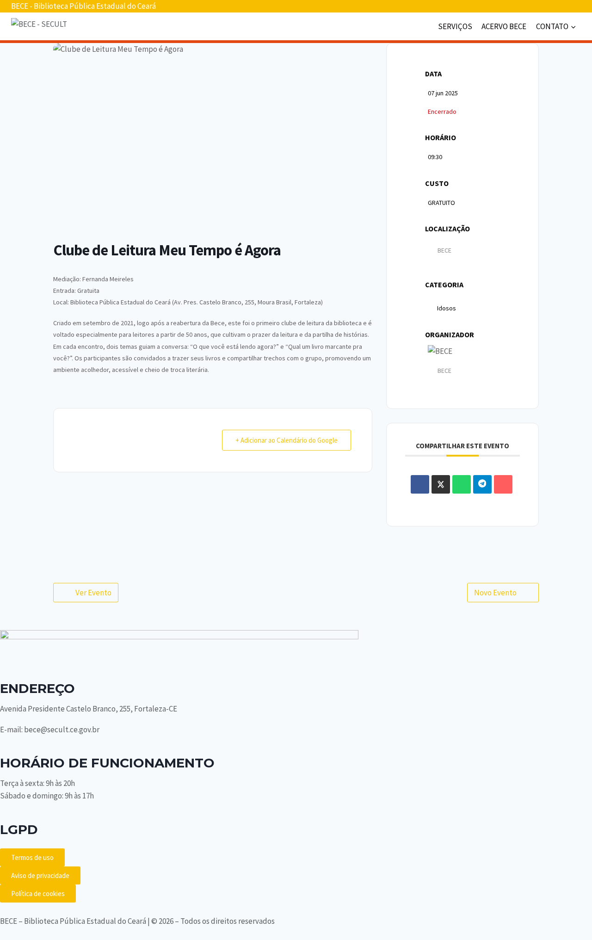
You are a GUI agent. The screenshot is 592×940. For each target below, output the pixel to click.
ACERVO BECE (503, 26)
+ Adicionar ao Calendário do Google (286, 440)
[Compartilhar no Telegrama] (482, 484)
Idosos (446, 308)
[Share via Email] (503, 484)
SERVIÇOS (455, 26)
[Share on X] (441, 484)
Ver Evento (93, 593)
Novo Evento (495, 593)
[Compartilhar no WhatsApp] (461, 484)
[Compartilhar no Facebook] (420, 484)
